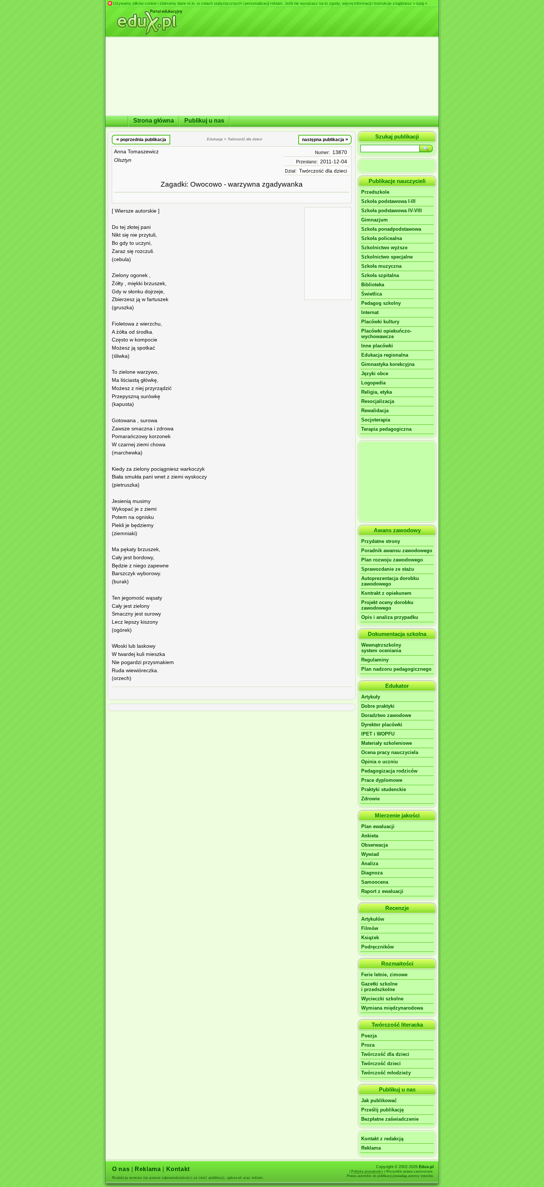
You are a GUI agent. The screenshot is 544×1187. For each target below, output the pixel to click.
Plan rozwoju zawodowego (392, 560)
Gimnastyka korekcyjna (387, 364)
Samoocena (374, 882)
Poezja (369, 1035)
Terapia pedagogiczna (386, 429)
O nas (121, 1169)
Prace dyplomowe (381, 780)
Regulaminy (375, 660)
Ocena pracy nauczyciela (389, 752)
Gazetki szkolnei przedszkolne (379, 986)
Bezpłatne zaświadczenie (390, 1119)
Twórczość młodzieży (386, 1073)
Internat (370, 312)
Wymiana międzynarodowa (392, 1008)
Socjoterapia (375, 420)
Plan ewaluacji (377, 826)
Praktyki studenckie (383, 789)
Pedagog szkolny (381, 303)
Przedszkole (375, 192)
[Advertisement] (328, 253)
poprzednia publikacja (141, 139)
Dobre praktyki (377, 706)
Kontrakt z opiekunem (386, 593)
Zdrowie (370, 798)
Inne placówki (377, 346)
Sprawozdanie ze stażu (387, 569)
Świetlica (371, 294)
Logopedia (373, 383)
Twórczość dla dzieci (323, 171)
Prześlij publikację (382, 1110)
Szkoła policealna (381, 238)
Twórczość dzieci (381, 1063)
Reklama (371, 1148)
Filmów (369, 928)
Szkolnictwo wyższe (384, 247)
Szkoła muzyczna (381, 266)
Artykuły (370, 697)
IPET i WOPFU (377, 734)
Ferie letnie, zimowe (384, 974)
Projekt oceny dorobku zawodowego (387, 605)
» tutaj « (420, 3)
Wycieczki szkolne (382, 998)
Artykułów (372, 919)
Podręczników (377, 947)
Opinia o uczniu (379, 761)
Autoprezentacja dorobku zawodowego (390, 581)
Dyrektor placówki (381, 724)
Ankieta (369, 835)
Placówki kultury (380, 321)
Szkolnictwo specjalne (387, 257)
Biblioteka (372, 284)
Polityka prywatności (367, 1171)
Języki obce (374, 373)
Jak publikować (379, 1100)
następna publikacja (325, 139)
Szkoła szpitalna (380, 275)
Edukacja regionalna (384, 355)
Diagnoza (372, 873)
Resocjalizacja (377, 401)
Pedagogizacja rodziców (389, 771)
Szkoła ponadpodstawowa (391, 229)
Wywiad (370, 854)
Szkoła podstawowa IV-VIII (391, 210)
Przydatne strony (380, 541)
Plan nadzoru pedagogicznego (396, 669)
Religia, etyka (376, 392)
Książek (370, 937)
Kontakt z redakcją (382, 1138)
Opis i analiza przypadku (389, 617)
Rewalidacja (375, 410)
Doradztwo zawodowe (386, 715)
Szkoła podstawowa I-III (388, 201)
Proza (368, 1045)
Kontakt (178, 1169)
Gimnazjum (374, 220)
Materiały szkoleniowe (386, 743)
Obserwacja (374, 845)
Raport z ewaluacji (382, 891)
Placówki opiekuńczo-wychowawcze (386, 333)
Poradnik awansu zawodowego (396, 550)
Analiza (369, 863)
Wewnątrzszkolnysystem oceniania (381, 647)
